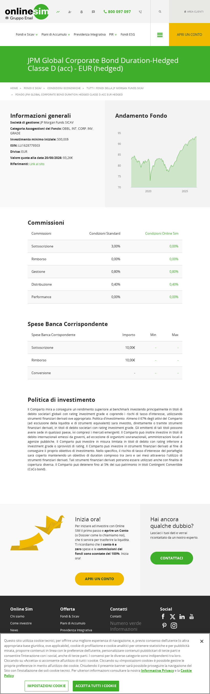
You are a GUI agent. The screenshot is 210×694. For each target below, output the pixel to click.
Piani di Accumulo (54, 34)
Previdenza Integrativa (90, 34)
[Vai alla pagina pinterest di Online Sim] (164, 626)
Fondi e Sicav (25, 34)
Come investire (21, 623)
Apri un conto (189, 34)
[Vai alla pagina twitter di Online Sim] (172, 616)
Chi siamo (17, 616)
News (14, 630)
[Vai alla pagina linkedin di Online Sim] (182, 616)
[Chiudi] (201, 641)
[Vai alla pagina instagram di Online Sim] (173, 626)
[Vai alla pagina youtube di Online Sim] (191, 616)
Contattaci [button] (171, 558)
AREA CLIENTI (195, 11)
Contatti (115, 616)
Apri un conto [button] (99, 578)
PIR (111, 34)
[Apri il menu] (159, 34)
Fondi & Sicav (69, 616)
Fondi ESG (128, 34)
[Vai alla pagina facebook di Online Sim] (163, 616)
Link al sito (36, 164)
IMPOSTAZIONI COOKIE (46, 686)
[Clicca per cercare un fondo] (159, 11)
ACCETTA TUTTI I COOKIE (96, 686)
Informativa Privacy (157, 670)
